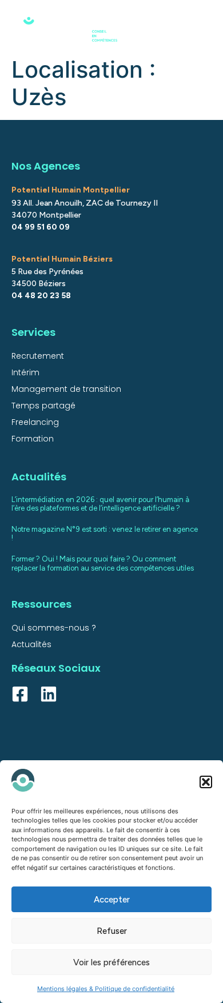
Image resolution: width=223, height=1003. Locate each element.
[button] (206, 782)
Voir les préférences (111, 962)
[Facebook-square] (20, 694)
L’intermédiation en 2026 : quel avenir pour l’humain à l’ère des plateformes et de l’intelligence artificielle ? (100, 504)
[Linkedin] (48, 694)
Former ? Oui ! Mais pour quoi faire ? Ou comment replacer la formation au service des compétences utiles (102, 563)
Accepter (112, 899)
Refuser (112, 931)
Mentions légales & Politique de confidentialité (105, 989)
